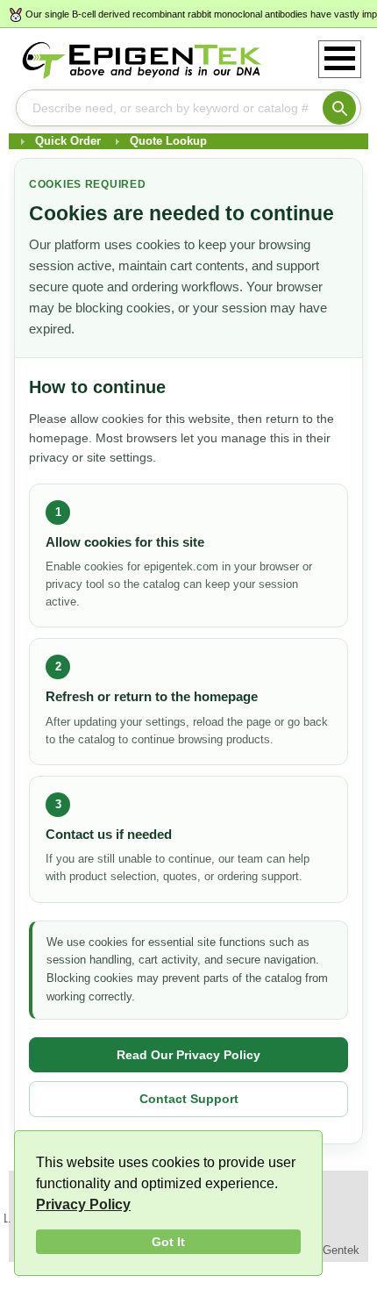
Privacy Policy (83, 1204)
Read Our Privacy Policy (188, 1055)
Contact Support (188, 1099)
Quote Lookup (168, 140)
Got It (168, 1242)
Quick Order (68, 140)
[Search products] (339, 108)
